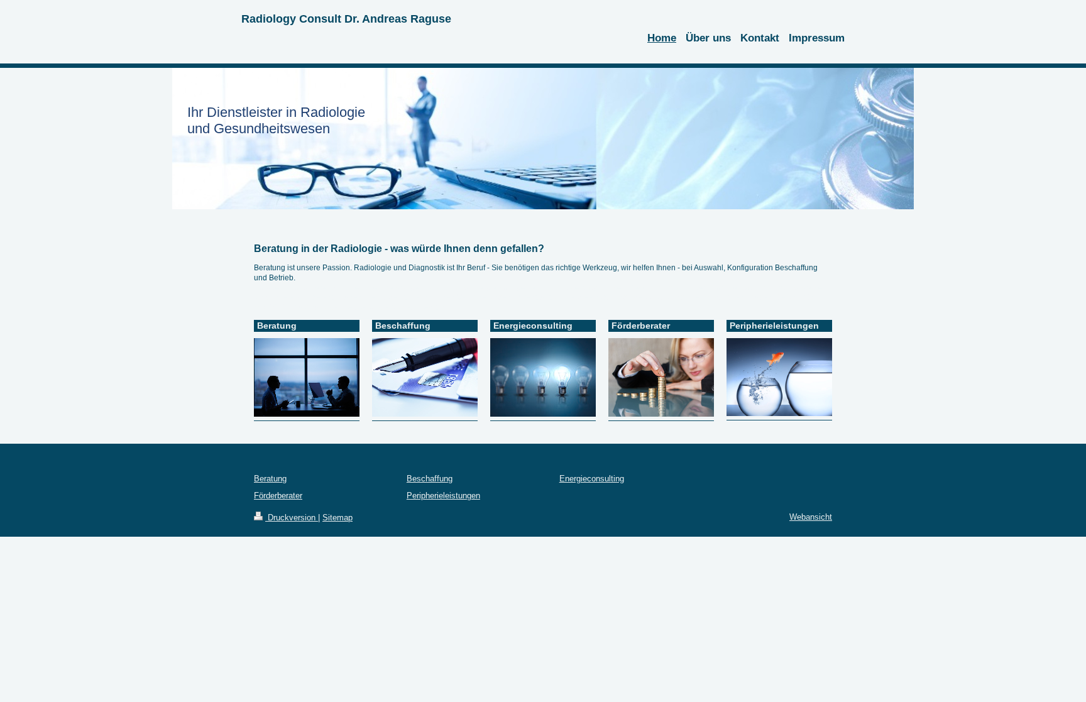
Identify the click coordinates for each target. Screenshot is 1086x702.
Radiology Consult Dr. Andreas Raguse (346, 19)
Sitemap (337, 517)
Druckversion (291, 517)
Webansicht (810, 517)
